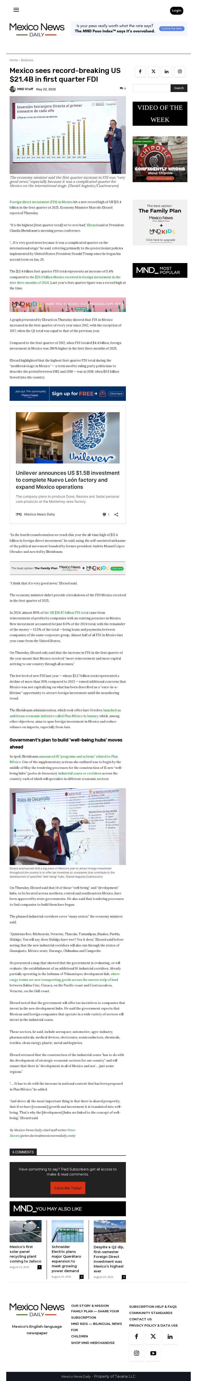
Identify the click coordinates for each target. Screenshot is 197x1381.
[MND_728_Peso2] (129, 39)
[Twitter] (153, 71)
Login (176, 10)
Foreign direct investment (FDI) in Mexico (41, 202)
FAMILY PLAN (82, 1311)
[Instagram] (179, 71)
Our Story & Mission (90, 1306)
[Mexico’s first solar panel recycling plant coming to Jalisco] (26, 1231)
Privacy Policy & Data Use (153, 1325)
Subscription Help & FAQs (153, 1306)
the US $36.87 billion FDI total (66, 613)
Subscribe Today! (68, 1188)
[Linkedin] (166, 71)
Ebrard (92, 225)
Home (14, 60)
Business (27, 60)
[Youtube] (153, 1354)
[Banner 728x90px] (68, 304)
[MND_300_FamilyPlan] (160, 249)
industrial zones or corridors (79, 773)
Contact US (140, 1319)
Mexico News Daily (76, 1376)
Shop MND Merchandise (93, 1343)
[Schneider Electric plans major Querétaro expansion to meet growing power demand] (68, 1231)
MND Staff (25, 89)
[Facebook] (140, 71)
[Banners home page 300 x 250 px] (160, 186)
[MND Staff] (13, 89)
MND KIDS (80, 1324)
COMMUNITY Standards (150, 1313)
